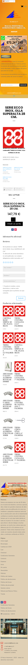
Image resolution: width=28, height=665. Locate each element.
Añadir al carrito (14, 224)
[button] (21, 129)
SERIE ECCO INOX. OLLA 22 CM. (18, 168)
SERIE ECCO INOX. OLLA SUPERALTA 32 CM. (7, 169)
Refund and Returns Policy (9, 591)
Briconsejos (4, 544)
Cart (2, 550)
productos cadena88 (10, 148)
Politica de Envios (6, 582)
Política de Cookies (6, 576)
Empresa (3, 561)
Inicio (2, 564)
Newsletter (4, 570)
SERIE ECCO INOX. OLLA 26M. (7, 177)
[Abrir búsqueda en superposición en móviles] (14, 85)
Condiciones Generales (8, 556)
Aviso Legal (4, 541)
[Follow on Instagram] (15, 229)
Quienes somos (5, 588)
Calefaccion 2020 (6, 547)
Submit (20, 298)
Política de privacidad (7, 585)
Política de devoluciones (8, 579)
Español (6, 1)
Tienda (3, 594)
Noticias (3, 573)
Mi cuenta (4, 567)
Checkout (3, 553)
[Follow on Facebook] (12, 229)
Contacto (3, 558)
